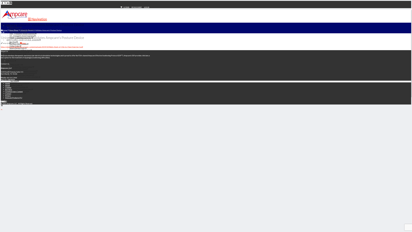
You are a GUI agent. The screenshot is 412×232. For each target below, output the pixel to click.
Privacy (8, 96)
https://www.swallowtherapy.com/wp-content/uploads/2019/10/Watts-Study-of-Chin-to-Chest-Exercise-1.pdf (42, 47)
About (7, 85)
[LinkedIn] (7, 3)
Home (7, 83)
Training (8, 87)
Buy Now (8, 90)
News (24, 43)
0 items (126, 7)
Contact (8, 94)
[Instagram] (10, 3)
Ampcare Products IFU (13, 98)
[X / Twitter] (5, 3)
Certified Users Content (14, 92)
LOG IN (146, 7)
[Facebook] (2, 3)
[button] (37, 19)
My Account (137, 7)
